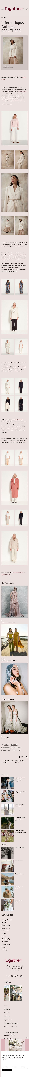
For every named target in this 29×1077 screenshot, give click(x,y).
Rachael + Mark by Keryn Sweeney (20, 805)
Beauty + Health (6, 920)
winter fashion (16, 750)
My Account (8, 1020)
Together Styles (6, 750)
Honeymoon (5, 931)
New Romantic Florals (19, 901)
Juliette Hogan (22, 91)
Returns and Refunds (10, 1027)
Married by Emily (19, 874)
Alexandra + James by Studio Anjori (20, 792)
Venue (3, 947)
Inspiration (7, 1009)
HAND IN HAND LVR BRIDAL (7, 699)
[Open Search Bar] (24, 9)
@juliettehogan (5, 574)
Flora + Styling (5, 925)
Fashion (4, 17)
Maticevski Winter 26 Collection (8, 622)
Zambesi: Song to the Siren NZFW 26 (9, 660)
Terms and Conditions (11, 1023)
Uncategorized (6, 944)
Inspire (3, 933)
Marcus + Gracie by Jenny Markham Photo (20, 779)
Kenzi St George (19, 847)
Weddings (4, 950)
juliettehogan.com (18, 572)
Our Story (7, 1016)
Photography (14, 744)
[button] (6, 989)
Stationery (4, 941)
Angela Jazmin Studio (19, 888)
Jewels (3, 936)
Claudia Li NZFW (5, 737)
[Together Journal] (14, 9)
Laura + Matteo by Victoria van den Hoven (20, 819)
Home (6, 1006)
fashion (6, 744)
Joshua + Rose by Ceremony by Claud (20, 831)
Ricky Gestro (18, 860)
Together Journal (6, 747)
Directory (7, 1013)
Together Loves (17, 747)
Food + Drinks (5, 928)
